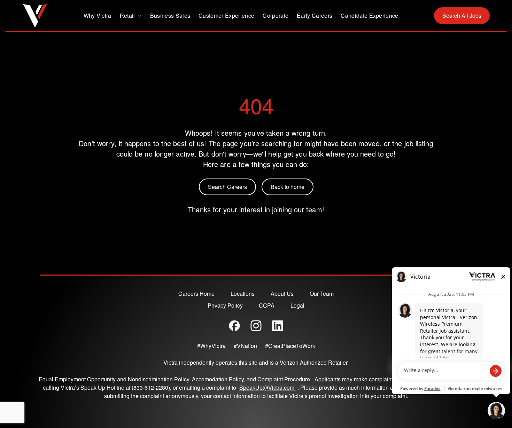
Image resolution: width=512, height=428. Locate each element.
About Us (282, 294)
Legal (297, 305)
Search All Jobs (461, 15)
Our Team (322, 294)
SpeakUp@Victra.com (268, 387)
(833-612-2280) (151, 387)
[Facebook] (234, 325)
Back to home (287, 187)
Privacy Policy (225, 305)
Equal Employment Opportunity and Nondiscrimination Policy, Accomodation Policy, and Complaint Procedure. (176, 379)
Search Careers (227, 187)
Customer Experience (226, 15)
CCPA (266, 305)
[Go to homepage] (35, 15)
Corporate (275, 15)
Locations (243, 294)
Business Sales (170, 15)
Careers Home (196, 294)
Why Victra (97, 15)
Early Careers (314, 15)
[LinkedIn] (277, 325)
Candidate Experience (369, 15)
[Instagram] (256, 325)
